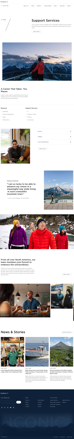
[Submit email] (18, 402)
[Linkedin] (13, 407)
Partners (27, 406)
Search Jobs (36, 31)
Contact (69, 5)
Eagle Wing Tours (66, 400)
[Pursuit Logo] (4, 2)
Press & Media (41, 400)
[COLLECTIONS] (1, 5)
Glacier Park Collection (55, 404)
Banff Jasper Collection (55, 402)
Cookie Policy (62, 436)
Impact (32, 5)
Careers (39, 5)
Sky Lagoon (52, 406)
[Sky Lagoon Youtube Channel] (10, 407)
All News (40, 402)
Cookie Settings (69, 436)
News (55, 5)
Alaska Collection (54, 400)
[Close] (28, 6)
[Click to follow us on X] (5, 407)
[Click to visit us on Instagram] (8, 407)
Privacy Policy (56, 436)
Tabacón (64, 402)
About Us (26, 5)
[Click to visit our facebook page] (2, 407)
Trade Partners (48, 5)
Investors (62, 5)
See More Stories (66, 332)
